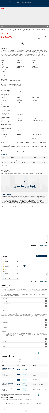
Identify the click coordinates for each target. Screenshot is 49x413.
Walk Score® (27, 250)
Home (18, 2)
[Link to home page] (4, 2)
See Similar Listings (38, 40)
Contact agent (4, 26)
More (35, 3)
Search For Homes (27, 3)
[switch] (41, 26)
